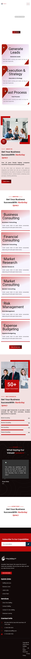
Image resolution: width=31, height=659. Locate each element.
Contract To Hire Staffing (9, 610)
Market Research (8, 267)
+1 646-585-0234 (8, 627)
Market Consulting (8, 289)
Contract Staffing (7, 606)
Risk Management (8, 311)
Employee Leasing (7, 613)
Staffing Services (7, 583)
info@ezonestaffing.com (10, 631)
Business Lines (6, 586)
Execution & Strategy (15, 78)
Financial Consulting (9, 244)
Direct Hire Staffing (7, 602)
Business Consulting (9, 222)
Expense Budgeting (9, 333)
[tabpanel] (15, 472)
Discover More (6, 573)
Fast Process (16, 97)
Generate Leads (15, 57)
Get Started (16, 32)
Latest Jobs (6, 590)
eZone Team (6, 593)
